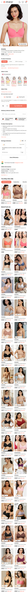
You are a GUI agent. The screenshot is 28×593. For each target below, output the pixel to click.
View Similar (23, 44)
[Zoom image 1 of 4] (14, 25)
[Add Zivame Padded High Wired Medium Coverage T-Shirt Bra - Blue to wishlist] (25, 256)
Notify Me (19, 106)
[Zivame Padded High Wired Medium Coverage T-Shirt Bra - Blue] (20, 262)
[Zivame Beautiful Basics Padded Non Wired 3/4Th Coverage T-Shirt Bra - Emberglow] (7, 240)
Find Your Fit (22, 97)
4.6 (4, 44)
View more (3, 137)
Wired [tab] (10, 61)
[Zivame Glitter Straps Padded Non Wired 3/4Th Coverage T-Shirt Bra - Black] (7, 217)
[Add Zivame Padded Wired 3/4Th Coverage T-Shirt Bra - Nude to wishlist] (25, 301)
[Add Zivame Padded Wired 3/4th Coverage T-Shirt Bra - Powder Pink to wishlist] (25, 482)
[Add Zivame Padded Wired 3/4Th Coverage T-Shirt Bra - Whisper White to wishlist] (25, 369)
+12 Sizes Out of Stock (6, 92)
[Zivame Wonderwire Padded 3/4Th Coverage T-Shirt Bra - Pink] (6, 192)
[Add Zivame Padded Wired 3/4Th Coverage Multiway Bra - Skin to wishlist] (12, 369)
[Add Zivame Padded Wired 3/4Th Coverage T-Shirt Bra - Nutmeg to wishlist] (22, 186)
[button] (2, 2)
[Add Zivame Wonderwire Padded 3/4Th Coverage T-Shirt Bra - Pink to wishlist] (10, 186)
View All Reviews (14, 157)
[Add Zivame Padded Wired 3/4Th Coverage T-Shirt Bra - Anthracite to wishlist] (12, 346)
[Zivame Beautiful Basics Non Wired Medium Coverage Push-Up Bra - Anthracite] (7, 262)
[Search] (19, 2)
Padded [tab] (4, 61)
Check (24, 114)
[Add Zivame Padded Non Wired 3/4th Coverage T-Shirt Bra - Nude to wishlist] (25, 323)
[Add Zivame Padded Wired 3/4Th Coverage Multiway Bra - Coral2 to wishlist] (25, 572)
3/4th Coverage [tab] (18, 61)
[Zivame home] (8, 2)
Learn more (3, 68)
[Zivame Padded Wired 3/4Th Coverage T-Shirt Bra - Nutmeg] (18, 192)
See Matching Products (13, 68)
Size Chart (8, 97)
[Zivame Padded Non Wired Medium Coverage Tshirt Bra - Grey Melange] (7, 307)
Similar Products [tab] (6, 182)
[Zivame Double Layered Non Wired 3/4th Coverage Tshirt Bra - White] (20, 285)
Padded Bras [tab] (16, 182)
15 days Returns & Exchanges (22, 119)
